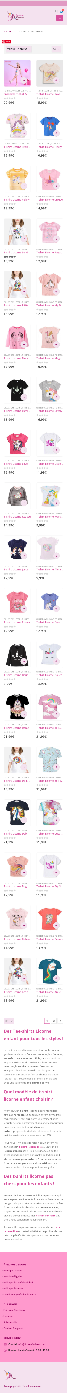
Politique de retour (14, 1288)
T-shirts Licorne (43, 91)
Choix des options (23, 80)
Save (8, 41)
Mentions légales (13, 1276)
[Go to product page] (17, 73)
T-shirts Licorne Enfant (14, 91)
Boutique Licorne (13, 1270)
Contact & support (13, 1328)
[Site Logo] (14, 16)
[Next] (60, 1021)
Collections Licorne (12, 196)
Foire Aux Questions (14, 1310)
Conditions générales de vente (20, 1294)
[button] (56, 11)
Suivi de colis (10, 1322)
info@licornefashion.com (31, 1344)
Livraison (8, 1316)
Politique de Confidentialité (18, 1282)
